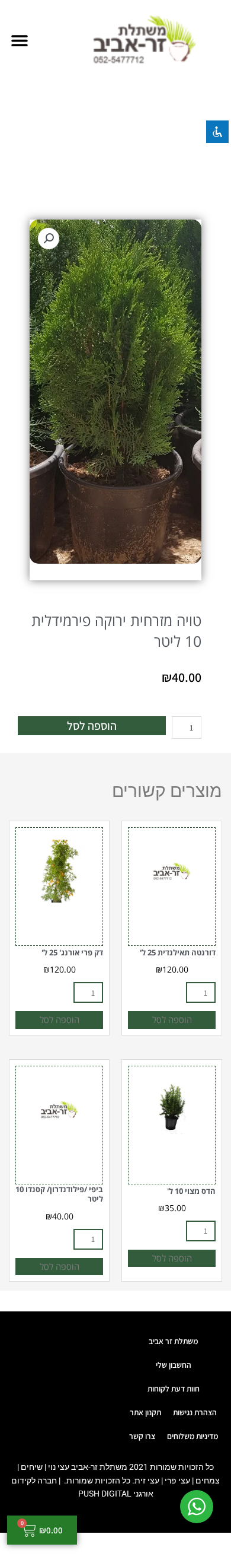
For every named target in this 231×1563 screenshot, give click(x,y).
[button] (19, 40)
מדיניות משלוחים (192, 1436)
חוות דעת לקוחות (173, 1388)
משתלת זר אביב (173, 1341)
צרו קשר (142, 1436)
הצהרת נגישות (195, 1412)
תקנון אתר (145, 1412)
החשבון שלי (173, 1364)
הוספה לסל (92, 725)
